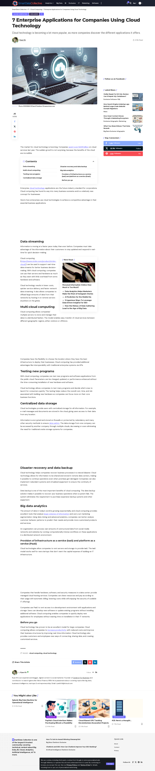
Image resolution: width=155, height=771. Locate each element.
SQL (118, 99)
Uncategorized (119, 717)
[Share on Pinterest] (14, 131)
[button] (110, 764)
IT (41, 14)
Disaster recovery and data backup (73, 167)
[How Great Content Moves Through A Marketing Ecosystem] (137, 119)
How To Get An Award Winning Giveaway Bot (63, 739)
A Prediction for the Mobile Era (78, 297)
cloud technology (37, 188)
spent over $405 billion (79, 147)
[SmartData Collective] (27, 3)
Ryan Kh (23, 40)
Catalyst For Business (81, 678)
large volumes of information (56, 514)
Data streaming (29, 166)
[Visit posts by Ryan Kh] (14, 672)
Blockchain (51, 717)
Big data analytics (67, 170)
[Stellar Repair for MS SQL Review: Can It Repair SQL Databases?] (137, 97)
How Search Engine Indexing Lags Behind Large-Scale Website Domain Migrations (116, 106)
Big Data (106, 131)
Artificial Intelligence (53, 750)
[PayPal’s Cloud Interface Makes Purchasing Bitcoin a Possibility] (60, 708)
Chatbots (56, 742)
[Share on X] (14, 126)
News (105, 112)
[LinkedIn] (96, 672)
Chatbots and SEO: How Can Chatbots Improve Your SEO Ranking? (71, 747)
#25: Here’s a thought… (121, 721)
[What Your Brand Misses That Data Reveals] (137, 129)
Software (113, 99)
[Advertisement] (58, 127)
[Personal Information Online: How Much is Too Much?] (78, 272)
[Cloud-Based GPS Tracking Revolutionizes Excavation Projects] (94, 708)
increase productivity (57, 630)
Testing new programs (31, 174)
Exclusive (34, 14)
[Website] (93, 672)
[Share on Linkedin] (14, 136)
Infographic (114, 121)
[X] (123, 148)
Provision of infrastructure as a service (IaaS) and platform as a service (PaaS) (76, 175)
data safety (54, 423)
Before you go (67, 180)
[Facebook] (123, 143)
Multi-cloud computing (31, 170)
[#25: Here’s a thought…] (127, 708)
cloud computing (35, 653)
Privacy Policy (72, 765)
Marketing (122, 121)
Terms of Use (85, 765)
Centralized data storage (32, 178)
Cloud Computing (20, 14)
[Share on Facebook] (14, 121)
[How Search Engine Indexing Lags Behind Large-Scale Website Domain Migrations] (137, 107)
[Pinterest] (123, 153)
